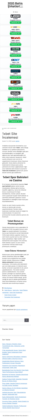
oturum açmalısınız (21, 309)
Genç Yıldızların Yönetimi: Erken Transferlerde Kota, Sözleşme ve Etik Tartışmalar (13, 346)
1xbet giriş (15, 290)
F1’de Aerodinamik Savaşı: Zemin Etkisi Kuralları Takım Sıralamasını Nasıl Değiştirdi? (14, 352)
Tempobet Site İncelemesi (12, 297)
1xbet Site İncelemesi (15, 292)
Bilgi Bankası (8, 288)
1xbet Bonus (8, 290)
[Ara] (26, 320)
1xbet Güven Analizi (10, 295)
